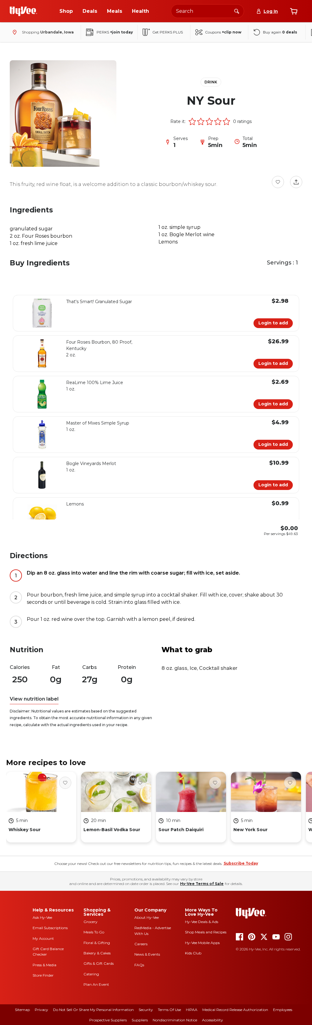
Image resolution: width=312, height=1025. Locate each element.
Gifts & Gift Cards (98, 963)
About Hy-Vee (146, 917)
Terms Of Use (169, 1009)
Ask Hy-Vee (42, 917)
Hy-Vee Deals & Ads (201, 921)
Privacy (41, 1009)
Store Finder (43, 975)
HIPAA (191, 1009)
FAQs (139, 965)
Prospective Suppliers (108, 1020)
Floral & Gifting (96, 942)
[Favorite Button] (277, 182)
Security (146, 1009)
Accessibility (212, 1020)
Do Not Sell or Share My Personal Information (93, 1009)
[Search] (236, 11)
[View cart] (293, 11)
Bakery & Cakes (97, 953)
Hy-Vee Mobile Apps (202, 942)
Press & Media (44, 965)
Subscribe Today (241, 863)
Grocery (90, 921)
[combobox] (207, 11)
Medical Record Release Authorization (235, 1009)
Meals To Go (93, 932)
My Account (43, 938)
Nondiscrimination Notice (175, 1020)
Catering (91, 974)
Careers (140, 944)
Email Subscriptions (50, 927)
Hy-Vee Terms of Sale (202, 883)
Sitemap (22, 1009)
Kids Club (193, 953)
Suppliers (140, 1020)
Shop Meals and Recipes (205, 932)
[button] (192, 121)
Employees (282, 1009)
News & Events (147, 954)
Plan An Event (96, 984)
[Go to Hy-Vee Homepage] (23, 11)
